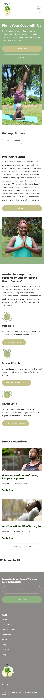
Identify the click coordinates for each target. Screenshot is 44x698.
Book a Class (22, 48)
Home (4, 620)
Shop (4, 655)
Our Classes (7, 625)
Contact (5, 650)
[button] (38, 9)
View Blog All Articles (22, 546)
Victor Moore (7, 694)
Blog (4, 645)
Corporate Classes (14, 342)
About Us (22, 208)
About (4, 640)
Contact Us (22, 57)
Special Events (8, 630)
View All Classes (13, 140)
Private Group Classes (15, 423)
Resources (6, 635)
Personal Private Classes (16, 382)
